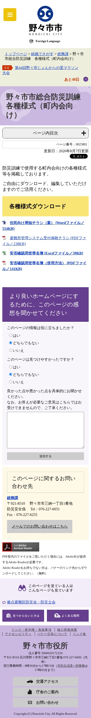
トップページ (16, 54)
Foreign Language (48, 41)
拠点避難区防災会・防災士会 (31, 602)
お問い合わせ (47, 702)
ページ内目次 (45, 133)
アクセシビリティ (18, 634)
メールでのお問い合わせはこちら (40, 526)
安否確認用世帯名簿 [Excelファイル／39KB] (46, 253)
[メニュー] (10, 14)
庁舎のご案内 (47, 692)
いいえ (18, 350)
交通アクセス (47, 681)
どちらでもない (26, 343)
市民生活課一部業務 (71, 665)
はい (16, 335)
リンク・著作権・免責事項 (31, 629)
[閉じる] (85, 79)
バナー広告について (52, 634)
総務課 (63, 54)
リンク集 (79, 634)
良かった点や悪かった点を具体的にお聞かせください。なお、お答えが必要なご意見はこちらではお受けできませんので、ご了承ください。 (44, 399)
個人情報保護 (67, 629)
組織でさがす (42, 54)
